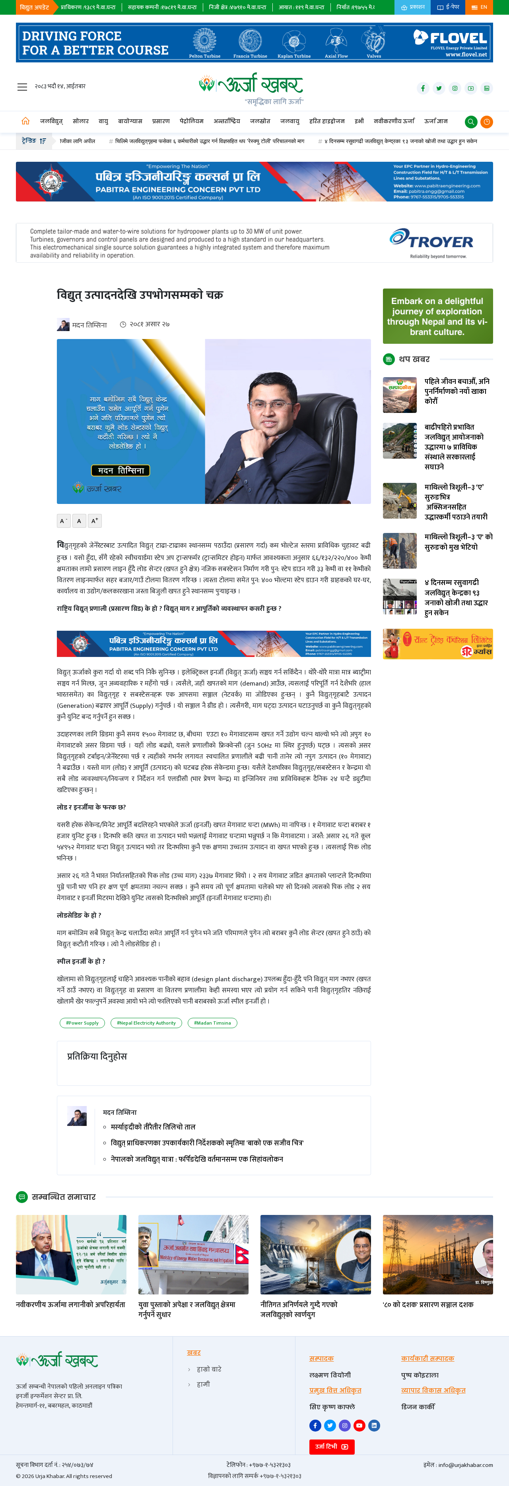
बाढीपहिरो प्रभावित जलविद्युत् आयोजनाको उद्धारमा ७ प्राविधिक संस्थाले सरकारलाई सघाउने (454, 448)
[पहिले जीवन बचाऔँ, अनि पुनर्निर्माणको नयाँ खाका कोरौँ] (400, 394)
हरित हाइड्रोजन (327, 121)
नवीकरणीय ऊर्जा (394, 121)
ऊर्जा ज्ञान (436, 121)
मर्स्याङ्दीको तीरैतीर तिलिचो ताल (153, 1128)
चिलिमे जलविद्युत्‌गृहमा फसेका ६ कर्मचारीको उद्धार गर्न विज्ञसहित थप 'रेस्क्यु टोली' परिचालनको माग (168, 141)
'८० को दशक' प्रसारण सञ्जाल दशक (428, 1305)
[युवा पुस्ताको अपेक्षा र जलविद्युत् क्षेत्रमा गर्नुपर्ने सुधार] (193, 1254)
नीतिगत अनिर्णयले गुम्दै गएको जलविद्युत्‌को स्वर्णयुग (299, 1310)
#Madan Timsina (212, 1023)
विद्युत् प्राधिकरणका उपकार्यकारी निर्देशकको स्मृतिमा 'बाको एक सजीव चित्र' (207, 1144)
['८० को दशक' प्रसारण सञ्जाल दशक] (438, 1254)
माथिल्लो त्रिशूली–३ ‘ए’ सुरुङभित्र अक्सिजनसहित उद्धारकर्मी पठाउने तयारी (456, 503)
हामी (203, 1384)
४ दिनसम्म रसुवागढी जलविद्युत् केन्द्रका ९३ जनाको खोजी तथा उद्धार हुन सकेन (359, 141)
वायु (103, 121)
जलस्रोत (260, 121)
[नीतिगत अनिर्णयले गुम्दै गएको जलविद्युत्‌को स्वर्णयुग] (315, 1254)
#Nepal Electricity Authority (146, 1023)
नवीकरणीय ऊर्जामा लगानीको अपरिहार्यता (70, 1305)
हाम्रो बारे (209, 1369)
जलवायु (289, 121)
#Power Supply (82, 1023)
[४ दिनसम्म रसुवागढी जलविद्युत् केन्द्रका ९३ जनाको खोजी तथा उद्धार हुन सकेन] (400, 596)
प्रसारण (161, 121)
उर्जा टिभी (327, 1446)
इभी (359, 121)
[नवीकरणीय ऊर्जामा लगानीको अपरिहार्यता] (71, 1254)
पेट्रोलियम (192, 121)
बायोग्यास (130, 121)
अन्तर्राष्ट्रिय (227, 121)
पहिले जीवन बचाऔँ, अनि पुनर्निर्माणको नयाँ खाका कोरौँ (457, 392)
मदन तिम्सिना (89, 325)
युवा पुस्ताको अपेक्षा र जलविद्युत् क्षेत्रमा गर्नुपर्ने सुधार (186, 1310)
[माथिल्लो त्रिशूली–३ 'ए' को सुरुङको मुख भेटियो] (400, 550)
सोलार (81, 121)
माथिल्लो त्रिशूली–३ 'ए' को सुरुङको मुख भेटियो (459, 543)
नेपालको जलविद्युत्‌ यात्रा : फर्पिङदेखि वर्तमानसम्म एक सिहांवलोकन (197, 1160)
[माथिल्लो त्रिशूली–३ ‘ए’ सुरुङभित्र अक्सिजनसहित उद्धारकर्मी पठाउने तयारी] (400, 500)
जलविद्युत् (51, 121)
